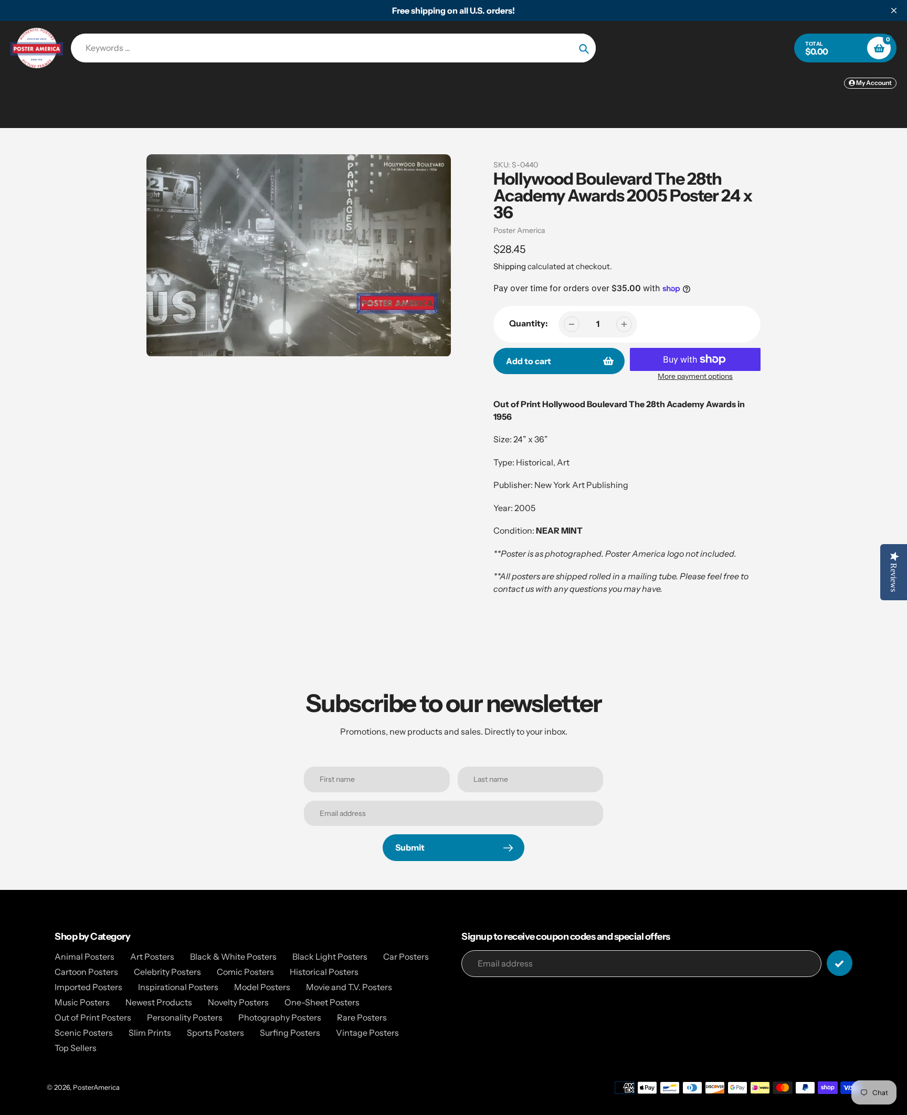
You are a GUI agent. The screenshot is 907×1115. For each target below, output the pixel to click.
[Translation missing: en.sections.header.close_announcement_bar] (894, 10)
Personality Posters (185, 1017)
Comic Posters (245, 972)
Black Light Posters (329, 956)
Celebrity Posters (167, 972)
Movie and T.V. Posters (349, 987)
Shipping (509, 266)
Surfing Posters (290, 1032)
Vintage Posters (367, 1032)
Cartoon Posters (86, 972)
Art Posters (152, 956)
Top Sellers (76, 1048)
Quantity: (528, 323)
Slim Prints (150, 1032)
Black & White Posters (233, 956)
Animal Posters (84, 956)
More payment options (695, 376)
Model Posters (262, 987)
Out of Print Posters (93, 1017)
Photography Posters (279, 1017)
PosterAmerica (96, 1087)
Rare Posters (362, 1017)
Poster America (519, 230)
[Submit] (839, 963)
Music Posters (82, 1002)
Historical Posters (324, 972)
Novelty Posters (238, 1002)
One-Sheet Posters (322, 1002)
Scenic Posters (84, 1032)
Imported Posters (88, 987)
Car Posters (406, 956)
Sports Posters (215, 1032)
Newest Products (158, 1002)
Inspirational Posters (178, 987)
